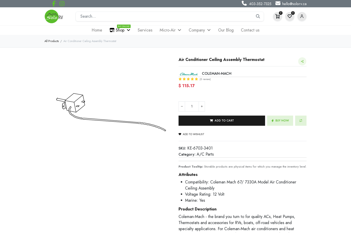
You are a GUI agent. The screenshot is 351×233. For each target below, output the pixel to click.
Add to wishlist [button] (193, 134)
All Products (51, 41)
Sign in (302, 16)
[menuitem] (97, 30)
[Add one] (202, 106)
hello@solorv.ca (294, 4)
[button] (222, 121)
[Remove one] (182, 106)
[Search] (258, 16)
